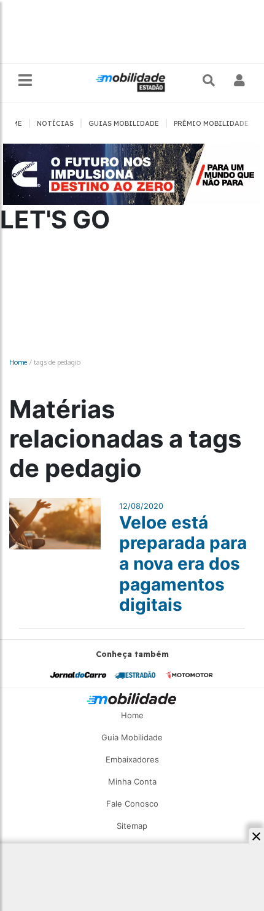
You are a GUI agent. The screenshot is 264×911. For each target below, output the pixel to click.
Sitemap (132, 826)
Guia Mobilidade (132, 737)
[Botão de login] (240, 80)
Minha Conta (132, 781)
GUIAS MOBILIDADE (123, 123)
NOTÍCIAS (55, 123)
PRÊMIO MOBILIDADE (211, 123)
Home (18, 361)
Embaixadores (132, 759)
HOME (12, 123)
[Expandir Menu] (25, 81)
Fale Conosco (132, 803)
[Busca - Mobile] (210, 80)
